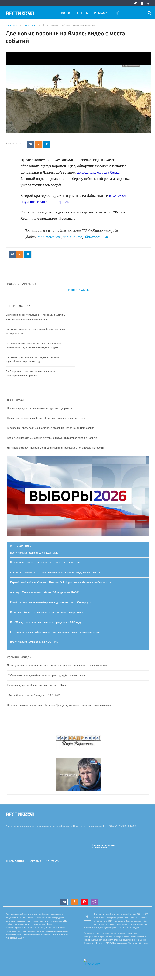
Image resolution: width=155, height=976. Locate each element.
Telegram (53, 237)
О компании (15, 861)
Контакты (53, 861)
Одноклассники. (96, 237)
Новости (63, 13)
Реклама (100, 13)
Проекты (82, 13)
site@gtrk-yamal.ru (62, 826)
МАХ (41, 237)
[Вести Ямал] (21, 14)
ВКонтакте (72, 237)
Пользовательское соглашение (103, 846)
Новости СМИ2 (79, 289)
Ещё (116, 13)
